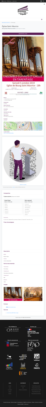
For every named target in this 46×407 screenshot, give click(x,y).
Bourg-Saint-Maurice (7, 28)
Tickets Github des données (36, 393)
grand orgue (18, 28)
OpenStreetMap (36, 130)
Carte (10, 387)
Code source (4, 1)
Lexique (10, 391)
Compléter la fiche (23, 33)
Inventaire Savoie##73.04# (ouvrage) (12, 312)
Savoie (14, 28)
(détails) (14, 187)
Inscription (15, 1)
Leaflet (32, 130)
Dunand (6, 100)
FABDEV (24, 402)
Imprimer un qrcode (23, 184)
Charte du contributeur (23, 389)
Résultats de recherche (6, 22)
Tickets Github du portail (36, 387)
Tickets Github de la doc (36, 391)
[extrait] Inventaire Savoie (11, 307)
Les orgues (10, 389)
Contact (9, 393)
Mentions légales (14, 402)
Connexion (10, 1)
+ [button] (5, 123)
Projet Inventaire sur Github (36, 389)
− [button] (5, 125)
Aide (23, 387)
